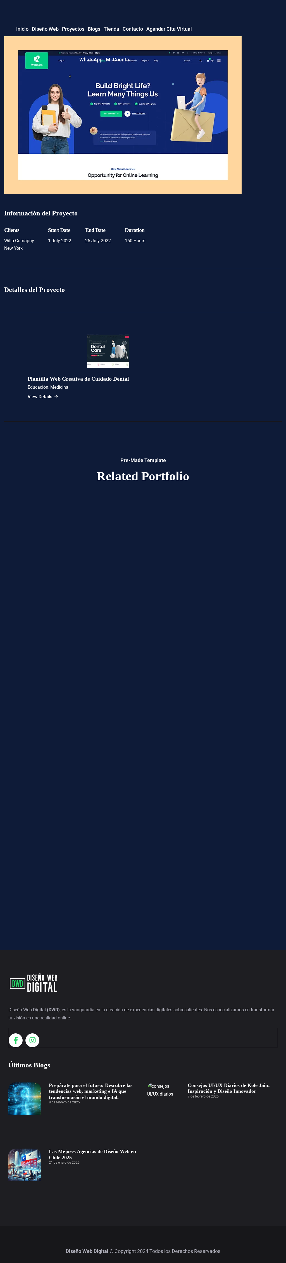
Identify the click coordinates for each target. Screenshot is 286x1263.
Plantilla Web (143, 902)
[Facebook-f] (16, 1040)
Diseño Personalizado (143, 612)
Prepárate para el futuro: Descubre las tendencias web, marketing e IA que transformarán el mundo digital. (90, 1091)
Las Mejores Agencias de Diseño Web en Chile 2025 (92, 1154)
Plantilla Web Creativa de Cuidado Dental (78, 379)
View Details (40, 397)
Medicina (59, 387)
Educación (38, 387)
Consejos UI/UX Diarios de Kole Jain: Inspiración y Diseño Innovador (229, 1088)
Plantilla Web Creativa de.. (143, 757)
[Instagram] (32, 1040)
